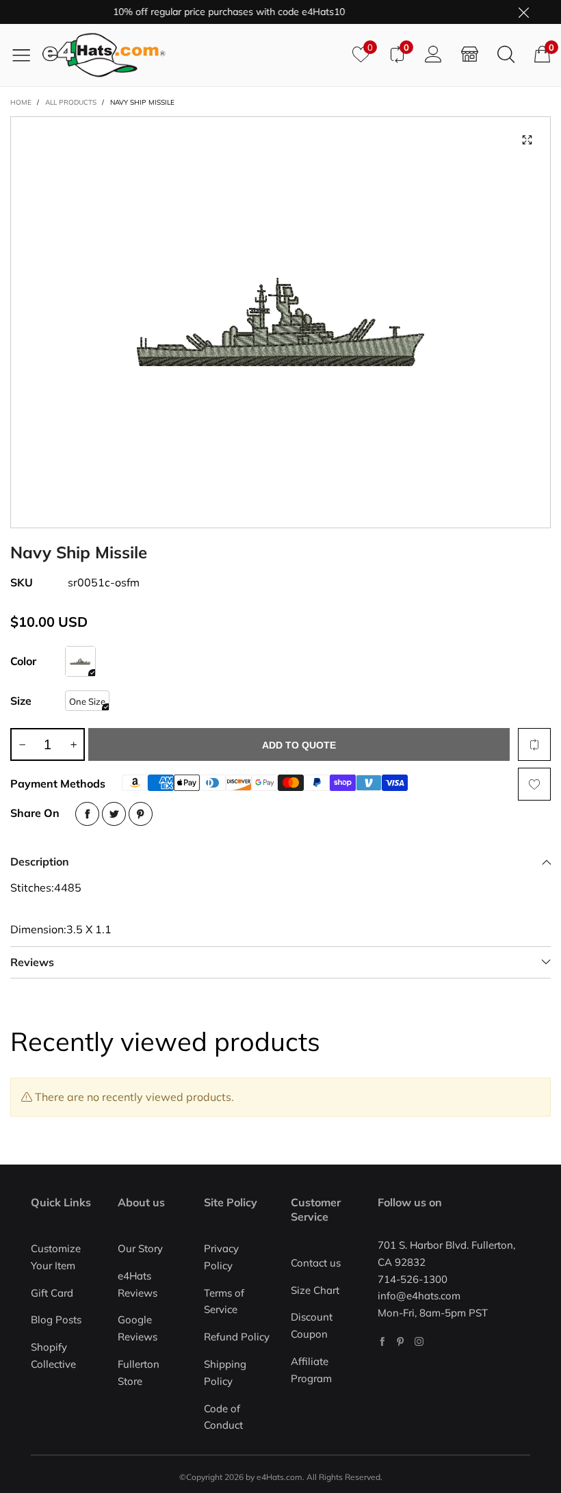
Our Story (140, 1248)
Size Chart (315, 1290)
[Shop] (470, 54)
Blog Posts (56, 1319)
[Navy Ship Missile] (280, 322)
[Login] (433, 54)
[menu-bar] (26, 55)
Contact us (316, 1262)
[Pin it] (141, 814)
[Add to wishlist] (534, 784)
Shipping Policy (225, 1373)
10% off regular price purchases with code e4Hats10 (216, 11)
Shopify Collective (53, 1355)
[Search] (506, 54)
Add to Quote (299, 745)
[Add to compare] (534, 744)
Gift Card (52, 1292)
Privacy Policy (221, 1257)
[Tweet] (114, 814)
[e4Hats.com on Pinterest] (400, 1341)
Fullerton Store (138, 1373)
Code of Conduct (223, 1417)
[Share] (87, 814)
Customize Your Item (56, 1257)
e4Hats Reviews (137, 1284)
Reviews (32, 962)
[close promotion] (523, 12)
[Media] (526, 140)
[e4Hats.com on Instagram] (419, 1341)
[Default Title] (80, 661)
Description (39, 861)
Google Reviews (137, 1328)
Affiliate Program (311, 1370)
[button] (22, 744)
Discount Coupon (311, 1325)
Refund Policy (237, 1336)
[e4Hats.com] (192, 55)
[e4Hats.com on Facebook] (382, 1341)
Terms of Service (224, 1301)
